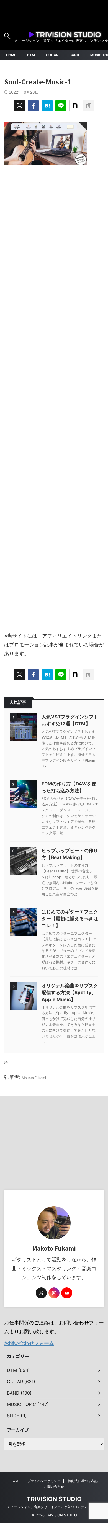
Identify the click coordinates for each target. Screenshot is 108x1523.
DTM (31, 55)
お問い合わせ (54, 1487)
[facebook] (33, 105)
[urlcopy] (88, 105)
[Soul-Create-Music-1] (47, 105)
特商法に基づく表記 (83, 1481)
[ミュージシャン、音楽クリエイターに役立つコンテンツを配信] (64, 34)
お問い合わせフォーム (29, 1343)
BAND (74, 55)
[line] (60, 105)
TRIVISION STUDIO (54, 1499)
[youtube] (66, 1292)
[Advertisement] (54, 395)
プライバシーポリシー (44, 1481)
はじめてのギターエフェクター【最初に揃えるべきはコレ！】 (70, 918)
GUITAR (52, 55)
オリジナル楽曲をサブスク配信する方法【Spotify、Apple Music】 (70, 992)
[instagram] (54, 1292)
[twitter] (19, 105)
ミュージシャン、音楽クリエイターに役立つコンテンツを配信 (54, 1507)
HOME (11, 55)
